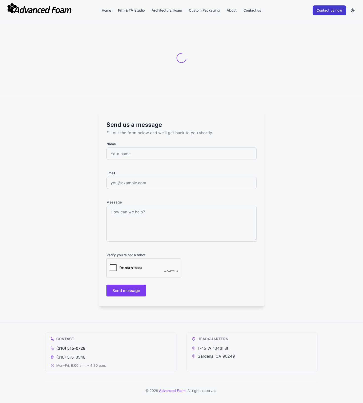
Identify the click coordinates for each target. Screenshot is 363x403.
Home (106, 10)
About (232, 10)
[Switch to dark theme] (352, 10)
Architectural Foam (167, 10)
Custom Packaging (204, 10)
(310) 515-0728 (70, 348)
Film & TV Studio (131, 10)
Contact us (252, 10)
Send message (126, 290)
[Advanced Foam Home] (45, 10)
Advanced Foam (172, 390)
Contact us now (329, 10)
